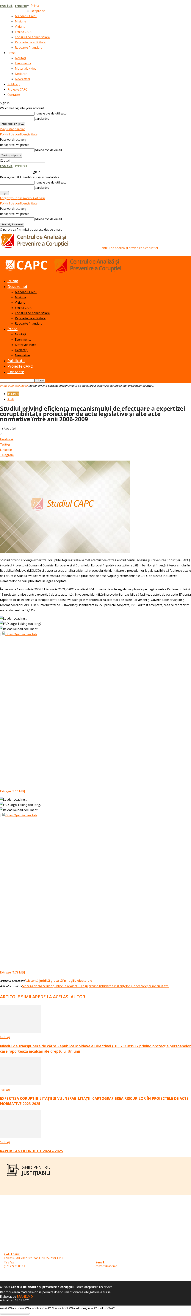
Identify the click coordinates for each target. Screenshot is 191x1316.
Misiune (20, 21)
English (21, 6)
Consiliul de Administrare (32, 37)
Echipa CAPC (23, 32)
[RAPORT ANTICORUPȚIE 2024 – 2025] (20, 1137)
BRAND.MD (25, 1296)
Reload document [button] (24, 629)
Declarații (21, 74)
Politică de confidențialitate (18, 134)
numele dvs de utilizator (51, 113)
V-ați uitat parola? (12, 129)
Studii (24, 385)
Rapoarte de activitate (30, 42)
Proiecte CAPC (17, 89)
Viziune (20, 27)
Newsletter (22, 79)
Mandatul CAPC (26, 16)
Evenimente (23, 63)
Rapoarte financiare (29, 47)
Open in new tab (25, 634)
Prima (35, 6)
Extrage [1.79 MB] (12, 972)
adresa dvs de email (48, 150)
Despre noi (38, 11)
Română (6, 6)
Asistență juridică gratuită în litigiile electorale (58, 981)
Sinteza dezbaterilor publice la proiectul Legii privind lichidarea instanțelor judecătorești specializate (95, 986)
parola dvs (42, 119)
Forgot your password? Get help (22, 198)
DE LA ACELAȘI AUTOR (62, 997)
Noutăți (20, 58)
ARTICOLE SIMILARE (20, 997)
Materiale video (26, 68)
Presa (11, 53)
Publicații (13, 84)
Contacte (13, 95)
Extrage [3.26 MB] (12, 791)
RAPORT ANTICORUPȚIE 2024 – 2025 (31, 1151)
